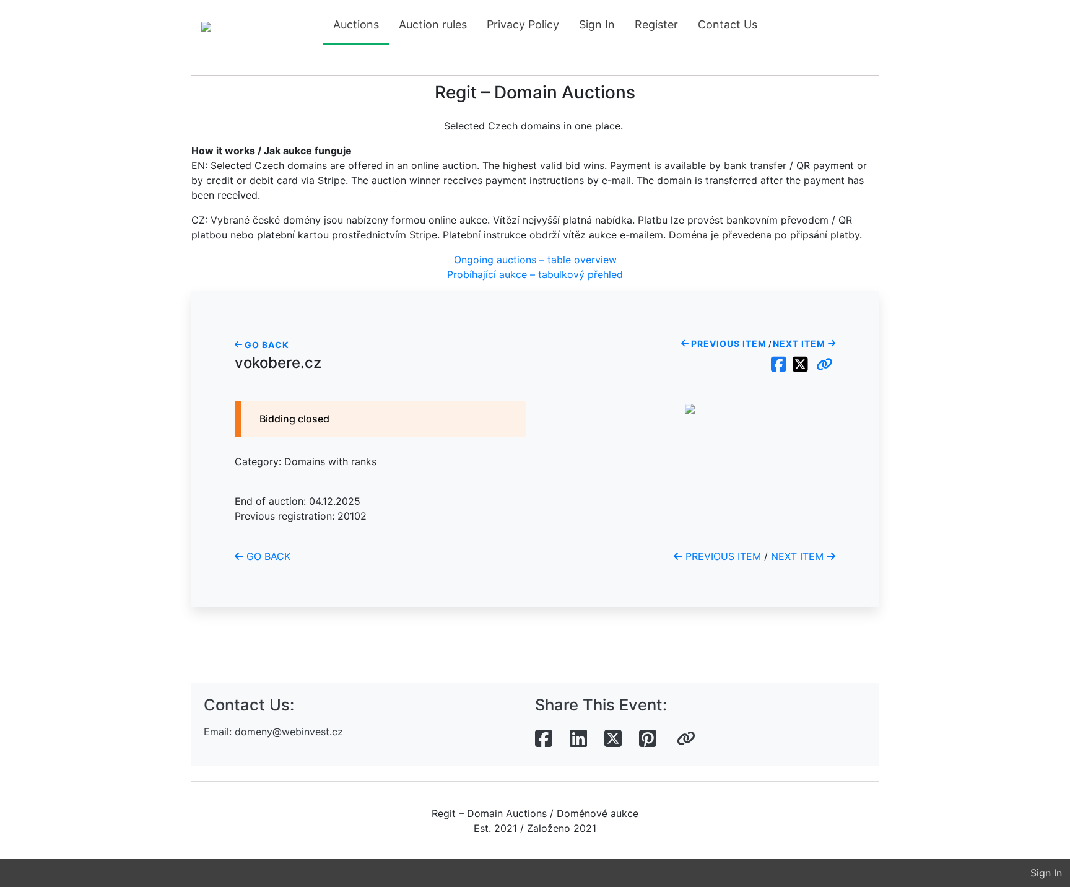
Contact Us (727, 24)
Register (656, 24)
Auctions (356, 24)
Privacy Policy (523, 24)
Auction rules (433, 24)
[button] (824, 364)
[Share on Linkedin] (578, 739)
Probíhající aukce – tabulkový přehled (535, 274)
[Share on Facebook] (543, 739)
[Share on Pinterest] (647, 739)
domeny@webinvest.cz (289, 731)
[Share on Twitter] (613, 739)
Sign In (597, 24)
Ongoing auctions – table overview (535, 259)
